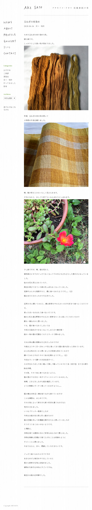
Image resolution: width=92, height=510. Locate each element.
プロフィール (10, 34)
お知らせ (10, 22)
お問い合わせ (10, 53)
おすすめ (7, 70)
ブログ (10, 47)
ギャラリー (10, 41)
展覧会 (6, 77)
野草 (5, 86)
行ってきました (10, 83)
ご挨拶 (6, 73)
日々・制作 (8, 80)
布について (10, 28)
